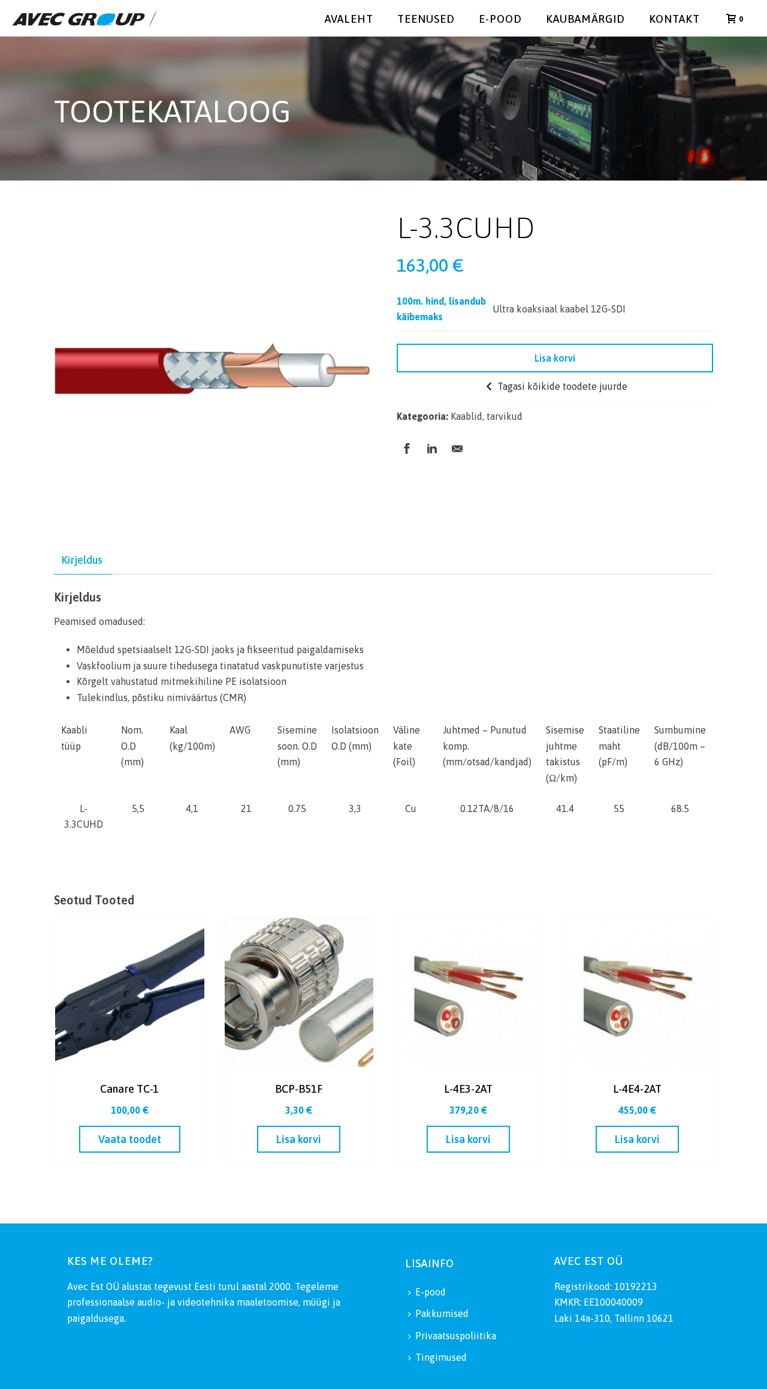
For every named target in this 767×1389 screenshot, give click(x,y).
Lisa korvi (555, 358)
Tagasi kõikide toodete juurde (561, 386)
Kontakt (674, 19)
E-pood (500, 19)
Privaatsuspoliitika (455, 1335)
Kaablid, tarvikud (487, 416)
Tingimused (441, 1357)
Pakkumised (442, 1313)
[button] (298, 1139)
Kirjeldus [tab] (81, 560)
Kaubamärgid (585, 19)
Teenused (426, 19)
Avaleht (349, 19)
